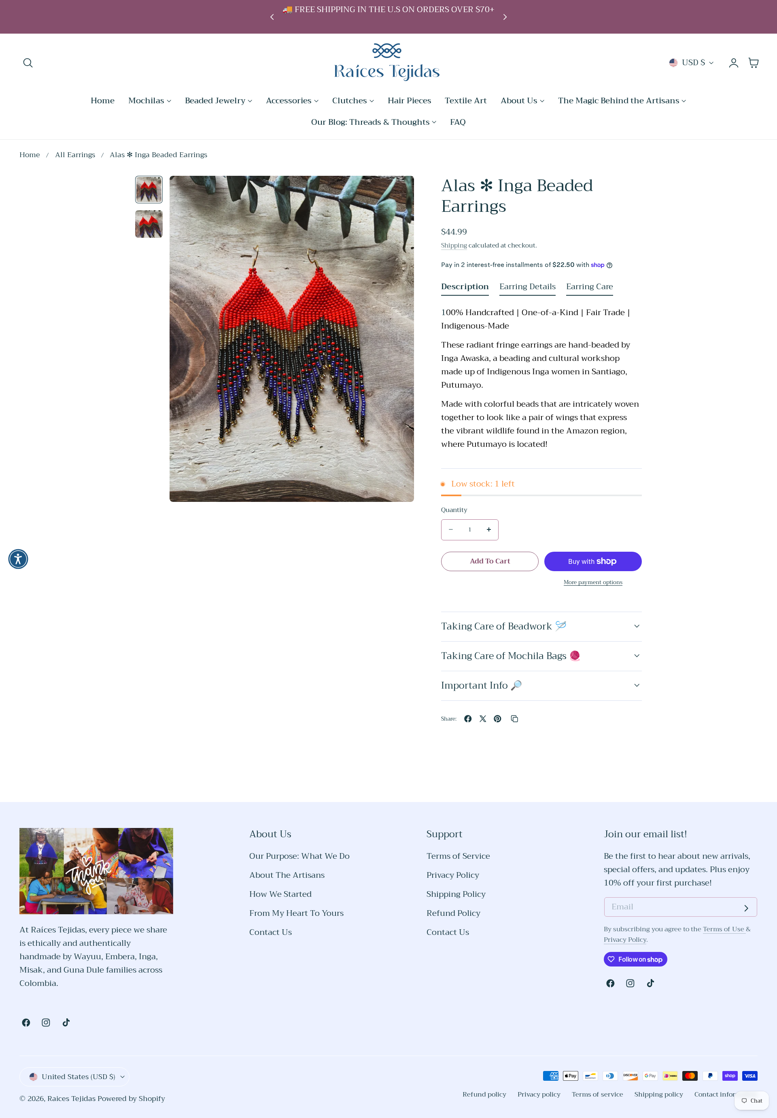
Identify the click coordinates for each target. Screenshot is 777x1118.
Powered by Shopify (131, 1098)
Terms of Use (724, 929)
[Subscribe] (746, 908)
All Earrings (75, 155)
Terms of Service (458, 856)
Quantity (454, 509)
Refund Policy (453, 913)
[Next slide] (505, 16)
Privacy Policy (453, 875)
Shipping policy (659, 1094)
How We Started (280, 894)
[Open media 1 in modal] (396, 193)
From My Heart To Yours (296, 913)
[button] (28, 63)
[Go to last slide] (271, 16)
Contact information (726, 1094)
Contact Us (270, 932)
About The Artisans (287, 875)
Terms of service (597, 1094)
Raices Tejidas (71, 1098)
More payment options (593, 582)
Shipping (454, 245)
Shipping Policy (456, 894)
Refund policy (484, 1094)
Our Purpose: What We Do (299, 856)
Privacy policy (539, 1094)
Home (29, 155)
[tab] (149, 189)
